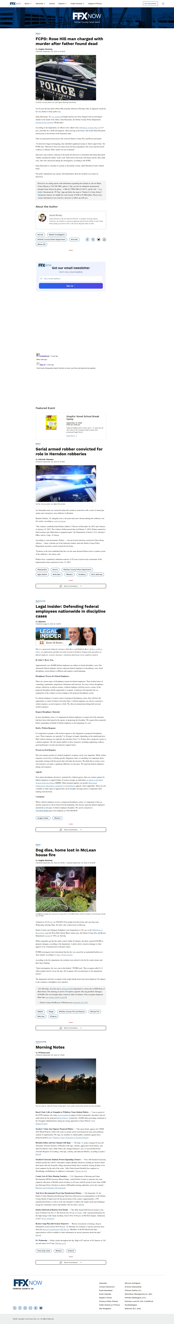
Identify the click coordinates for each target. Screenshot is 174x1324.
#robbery (82, 574)
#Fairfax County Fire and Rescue (72, 1012)
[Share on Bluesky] (98, 239)
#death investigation (57, 235)
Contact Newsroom (107, 1287)
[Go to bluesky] (41, 1308)
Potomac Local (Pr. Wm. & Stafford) (139, 1301)
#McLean (41, 1016)
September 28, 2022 (80, 1002)
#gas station (42, 574)
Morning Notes (50, 1047)
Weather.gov (60, 1243)
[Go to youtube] (30, 1308)
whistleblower (70, 786)
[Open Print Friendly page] (104, 239)
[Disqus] (71, 326)
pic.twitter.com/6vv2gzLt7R (56, 997)
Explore (62, 4)
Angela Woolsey (45, 49)
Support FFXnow (95, 4)
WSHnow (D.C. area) (133, 1309)
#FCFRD (53, 988)
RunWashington (131, 1305)
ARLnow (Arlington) (132, 1283)
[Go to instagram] (25, 1308)
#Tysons (53, 1016)
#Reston (69, 574)
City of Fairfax (48, 1218)
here (50, 1137)
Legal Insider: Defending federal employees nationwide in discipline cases (71, 611)
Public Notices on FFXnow (109, 1305)
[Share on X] (93, 239)
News (38, 33)
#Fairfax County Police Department (51, 239)
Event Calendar (105, 1294)
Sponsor (42, 621)
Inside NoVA (81, 1171)
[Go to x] (15, 1308)
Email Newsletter (106, 1290)
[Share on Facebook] (87, 239)
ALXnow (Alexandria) (133, 1287)
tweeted (47, 936)
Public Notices (76, 4)
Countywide (41, 1042)
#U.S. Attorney (96, 574)
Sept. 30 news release (64, 955)
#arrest (40, 235)
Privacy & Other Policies (108, 1301)
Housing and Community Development (50, 1188)
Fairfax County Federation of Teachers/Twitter (71, 1137)
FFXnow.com (44, 1053)
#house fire (94, 1012)
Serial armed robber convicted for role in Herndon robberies (69, 451)
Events (52, 4)
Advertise (39, 4)
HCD (81, 1204)
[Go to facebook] (20, 1308)
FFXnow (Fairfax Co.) (133, 1290)
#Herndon (57, 574)
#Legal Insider (43, 818)
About (27, 4)
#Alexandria (42, 570)
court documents (60, 521)
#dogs (51, 1012)
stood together (63, 1115)
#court (55, 570)
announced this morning (44, 122)
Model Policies (62, 1118)
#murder (74, 239)
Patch (38, 1154)
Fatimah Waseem (46, 459)
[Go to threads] (35, 1308)
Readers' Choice (105, 1298)
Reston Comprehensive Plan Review (56, 1229)
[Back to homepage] (15, 3)
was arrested (56, 116)
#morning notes (43, 1251)
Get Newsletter (150, 4)
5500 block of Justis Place (88, 127)
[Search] (163, 3)
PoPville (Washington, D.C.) (135, 1298)
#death (40, 1012)
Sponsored (40, 601)
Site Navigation (105, 1309)
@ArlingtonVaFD (66, 988)
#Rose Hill (41, 244)
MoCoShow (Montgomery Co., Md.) (138, 1294)
